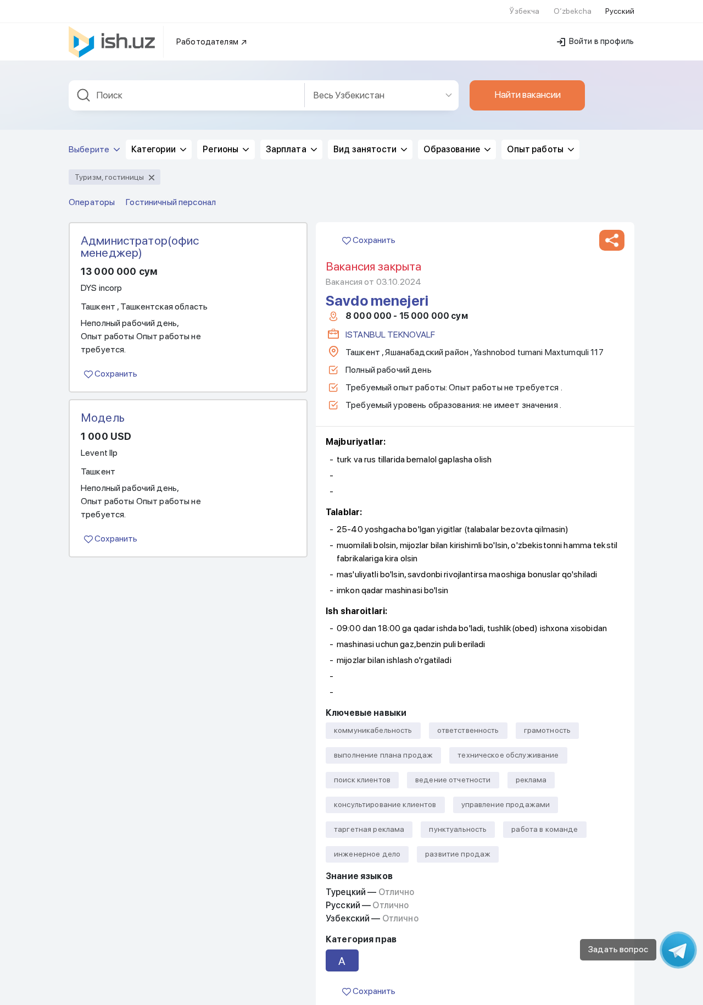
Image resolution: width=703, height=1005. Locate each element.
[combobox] (187, 95)
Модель (103, 417)
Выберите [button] (90, 149)
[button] (611, 240)
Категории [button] (154, 149)
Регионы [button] (221, 149)
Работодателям (208, 42)
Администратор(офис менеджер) (140, 246)
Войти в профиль (600, 41)
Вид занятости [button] (365, 149)
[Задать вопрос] (678, 950)
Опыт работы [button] (536, 149)
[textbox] (187, 95)
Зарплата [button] (287, 149)
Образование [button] (452, 149)
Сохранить (115, 373)
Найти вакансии (527, 94)
